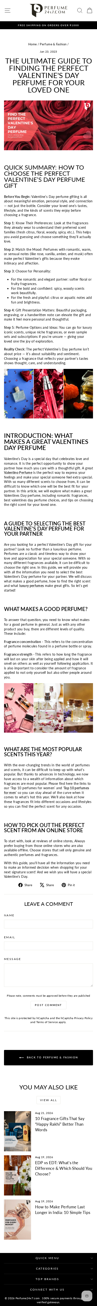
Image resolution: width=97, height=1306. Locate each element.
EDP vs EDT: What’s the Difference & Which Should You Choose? (63, 1168)
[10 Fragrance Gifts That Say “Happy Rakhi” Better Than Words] (17, 1131)
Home (32, 44)
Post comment (48, 1004)
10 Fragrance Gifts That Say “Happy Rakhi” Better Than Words (60, 1124)
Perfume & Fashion (53, 44)
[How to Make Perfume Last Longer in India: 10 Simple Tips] (17, 1219)
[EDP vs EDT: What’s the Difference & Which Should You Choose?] (17, 1175)
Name (9, 915)
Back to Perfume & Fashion (52, 1057)
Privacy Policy (83, 1018)
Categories (47, 1268)
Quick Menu (47, 1258)
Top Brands (47, 1279)
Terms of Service (47, 1022)
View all (48, 1100)
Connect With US (47, 1289)
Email (9, 937)
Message (12, 959)
